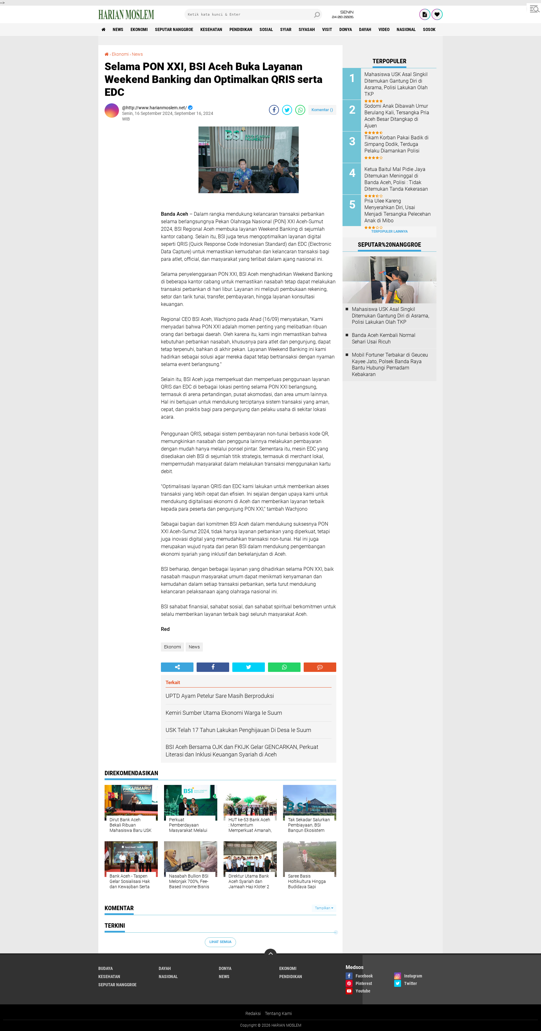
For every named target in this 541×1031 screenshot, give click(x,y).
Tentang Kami (278, 1013)
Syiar (285, 29)
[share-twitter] (287, 110)
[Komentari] (320, 667)
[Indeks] (425, 14)
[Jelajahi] (534, 8)
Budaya (105, 968)
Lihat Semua (220, 942)
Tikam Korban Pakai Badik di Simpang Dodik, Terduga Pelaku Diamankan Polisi (396, 144)
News (118, 29)
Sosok (429, 29)
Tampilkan (323, 908)
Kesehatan (211, 29)
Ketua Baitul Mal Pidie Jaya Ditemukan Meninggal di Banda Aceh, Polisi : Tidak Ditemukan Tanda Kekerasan (396, 179)
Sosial (266, 29)
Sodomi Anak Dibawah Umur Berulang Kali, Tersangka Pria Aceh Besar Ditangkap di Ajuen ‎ (396, 115)
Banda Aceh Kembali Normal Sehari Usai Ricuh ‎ (383, 338)
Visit (327, 29)
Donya (345, 29)
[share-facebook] (274, 110)
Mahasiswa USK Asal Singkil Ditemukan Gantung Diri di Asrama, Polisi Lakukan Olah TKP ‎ (396, 84)
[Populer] (437, 14)
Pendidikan (240, 29)
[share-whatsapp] (300, 110)
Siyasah (307, 29)
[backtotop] (270, 955)
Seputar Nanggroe (174, 29)
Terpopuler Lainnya (389, 231)
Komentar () (322, 109)
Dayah (365, 29)
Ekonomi (139, 29)
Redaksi (253, 1013)
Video (384, 29)
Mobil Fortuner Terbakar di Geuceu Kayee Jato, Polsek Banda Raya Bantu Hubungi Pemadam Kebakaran (390, 364)
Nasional (406, 29)
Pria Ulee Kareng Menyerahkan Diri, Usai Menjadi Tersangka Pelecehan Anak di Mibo (397, 210)
